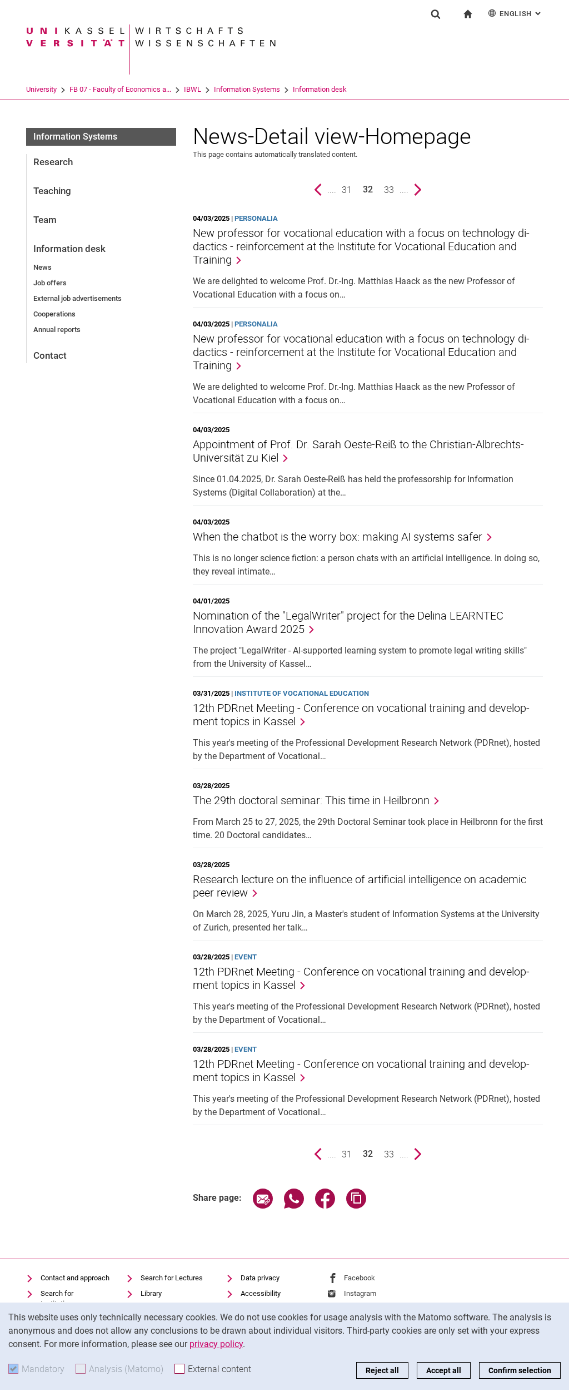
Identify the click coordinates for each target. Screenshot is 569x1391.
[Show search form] (435, 13)
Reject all (382, 1370)
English (521, 13)
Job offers (50, 283)
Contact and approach (75, 1278)
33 (392, 190)
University (41, 89)
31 (349, 190)
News (42, 267)
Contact (50, 355)
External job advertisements (77, 298)
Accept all (443, 1370)
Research (53, 161)
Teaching (52, 190)
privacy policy (216, 1344)
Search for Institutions (58, 1298)
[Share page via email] (263, 1205)
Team (45, 219)
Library (151, 1293)
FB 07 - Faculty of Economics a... (120, 89)
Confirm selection (519, 1370)
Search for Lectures (172, 1278)
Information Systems (247, 89)
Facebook (359, 1278)
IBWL (192, 89)
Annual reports (57, 329)
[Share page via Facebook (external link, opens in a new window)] (325, 1205)
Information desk (320, 89)
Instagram (360, 1293)
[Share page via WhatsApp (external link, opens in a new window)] (294, 1205)
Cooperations (54, 314)
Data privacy (260, 1278)
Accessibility (261, 1293)
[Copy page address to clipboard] (356, 1205)
